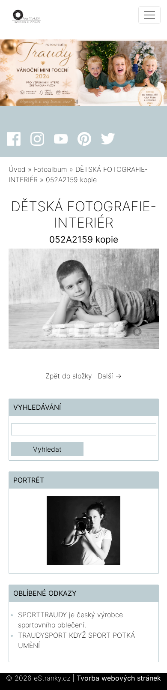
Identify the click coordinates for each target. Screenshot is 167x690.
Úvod (17, 169)
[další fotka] (145, 301)
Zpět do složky (68, 376)
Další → (110, 376)
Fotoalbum (50, 169)
